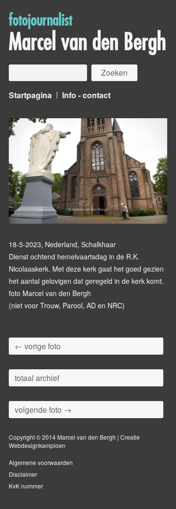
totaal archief (37, 377)
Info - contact (86, 95)
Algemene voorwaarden (41, 462)
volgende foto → (43, 409)
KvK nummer (26, 486)
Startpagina (30, 95)
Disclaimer (23, 474)
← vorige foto (38, 346)
